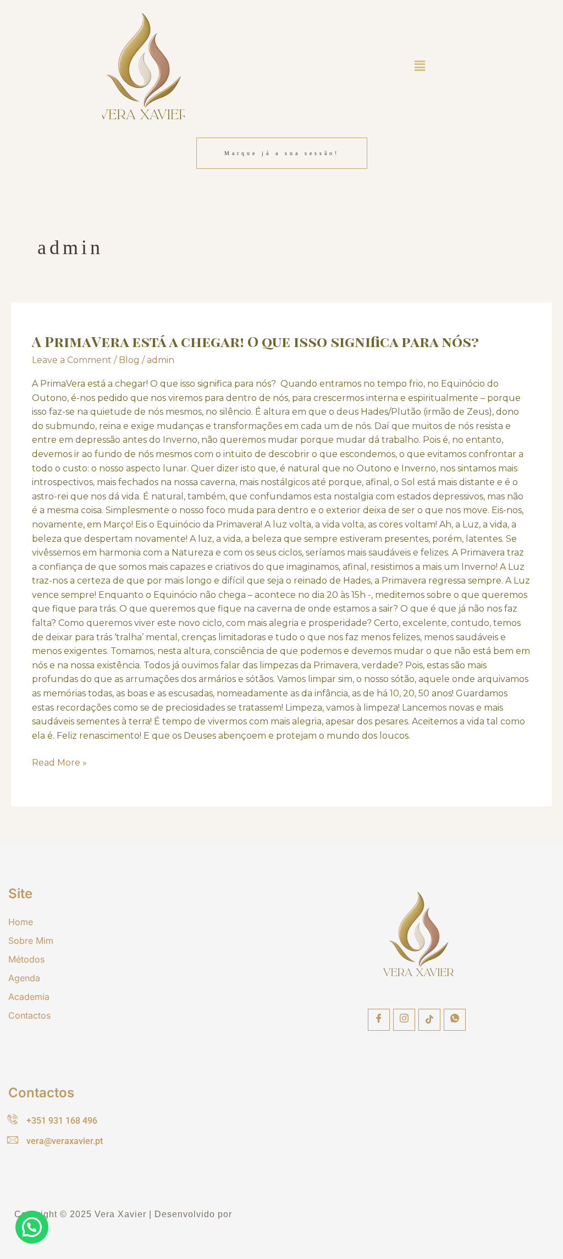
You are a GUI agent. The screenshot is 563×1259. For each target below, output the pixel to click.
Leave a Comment (72, 360)
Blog (129, 360)
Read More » (59, 762)
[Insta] (404, 1020)
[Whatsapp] (455, 1020)
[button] (419, 66)
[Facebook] (379, 1020)
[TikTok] (429, 1020)
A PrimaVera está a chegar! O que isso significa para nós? (257, 341)
